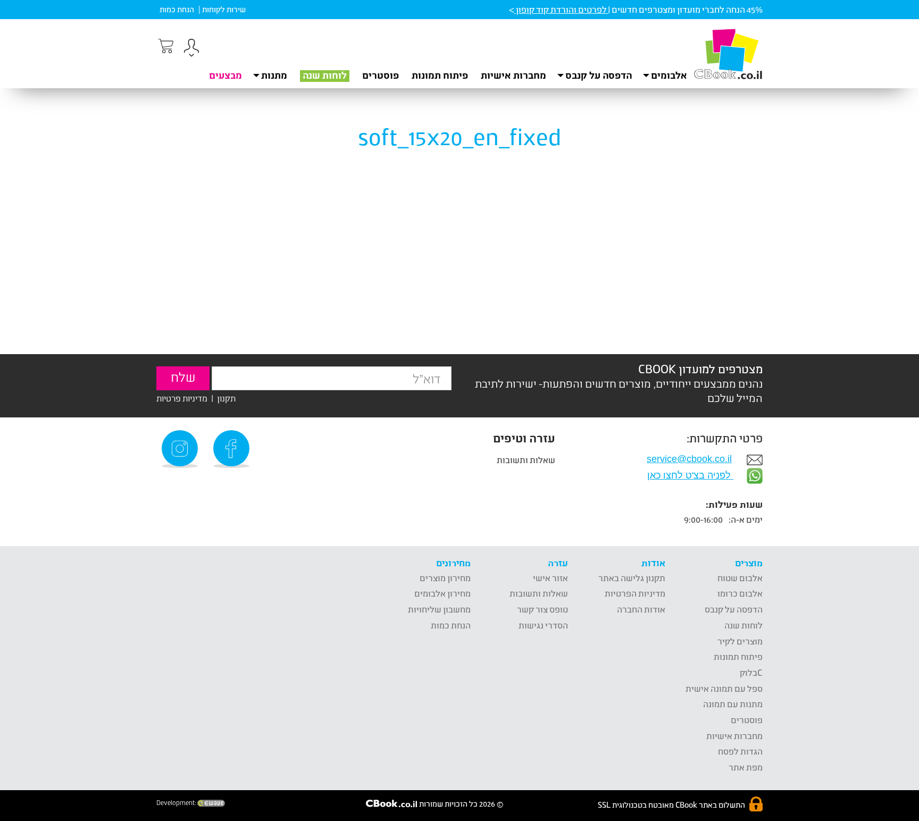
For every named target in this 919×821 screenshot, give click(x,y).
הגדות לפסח (740, 751)
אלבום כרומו (740, 593)
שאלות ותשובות (526, 459)
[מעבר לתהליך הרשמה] (164, 46)
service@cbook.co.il (689, 459)
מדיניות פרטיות (181, 398)
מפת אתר (746, 767)
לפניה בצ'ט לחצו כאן (690, 475)
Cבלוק (751, 672)
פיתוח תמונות (440, 75)
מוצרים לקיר (740, 641)
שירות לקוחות (224, 9)
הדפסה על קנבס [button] (598, 75)
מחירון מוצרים (445, 577)
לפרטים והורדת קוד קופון (561, 9)
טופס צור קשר (542, 609)
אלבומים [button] (669, 75)
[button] (191, 49)
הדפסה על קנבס (734, 609)
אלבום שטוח (740, 577)
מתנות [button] (274, 75)
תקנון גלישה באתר (631, 577)
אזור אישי (550, 577)
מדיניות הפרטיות (635, 593)
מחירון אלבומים (442, 593)
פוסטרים (380, 75)
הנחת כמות (177, 9)
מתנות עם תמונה (733, 703)
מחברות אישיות (513, 75)
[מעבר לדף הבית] (728, 53)
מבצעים (225, 75)
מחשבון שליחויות (439, 609)
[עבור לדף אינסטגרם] (181, 449)
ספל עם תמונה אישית (724, 688)
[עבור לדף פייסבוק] (233, 449)
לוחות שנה (325, 75)
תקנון (226, 398)
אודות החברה (641, 609)
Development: (176, 803)
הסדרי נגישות (543, 625)
